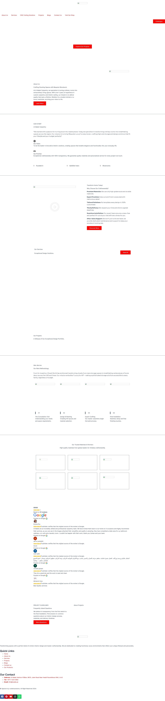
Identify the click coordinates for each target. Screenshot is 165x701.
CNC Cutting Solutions (27, 15)
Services (14, 15)
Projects (41, 15)
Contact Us (58, 15)
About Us (5, 15)
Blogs (49, 15)
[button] (54, 207)
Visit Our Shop (69, 15)
